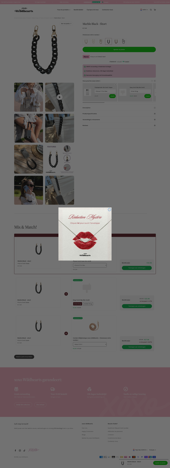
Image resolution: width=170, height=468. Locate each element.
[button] (85, 234)
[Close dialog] (109, 209)
